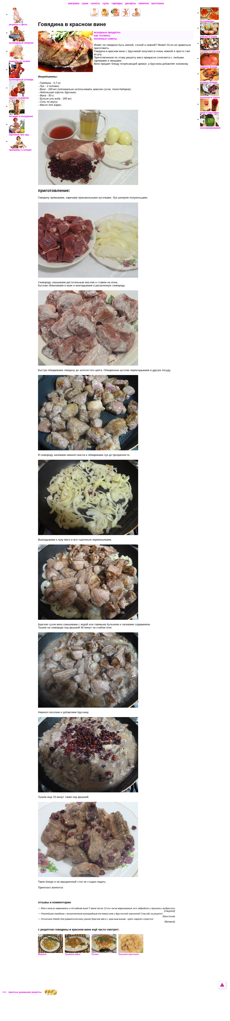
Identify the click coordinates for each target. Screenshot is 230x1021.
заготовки (157, 3)
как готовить (102, 35)
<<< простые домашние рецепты (21, 992)
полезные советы (105, 38)
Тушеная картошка (128, 954)
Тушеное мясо (72, 954)
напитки (143, 3)
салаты (95, 3)
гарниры (117, 3)
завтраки (73, 3)
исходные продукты (107, 32)
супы (105, 3)
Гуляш (95, 954)
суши (85, 3)
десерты (130, 3)
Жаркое (42, 954)
